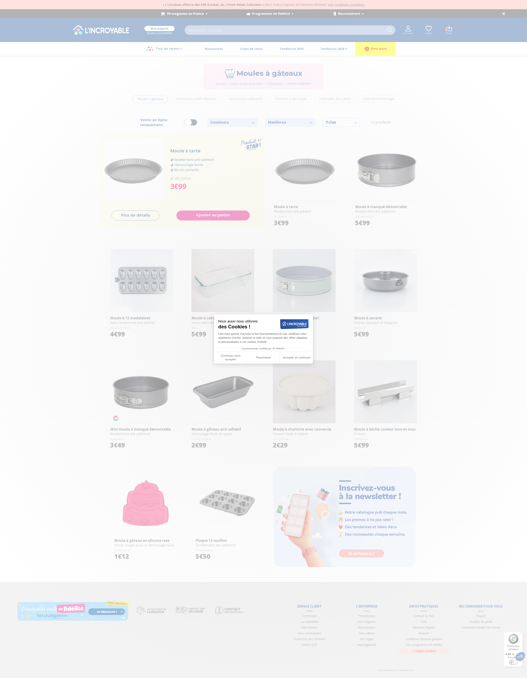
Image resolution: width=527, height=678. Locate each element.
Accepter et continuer (296, 357)
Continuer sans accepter (230, 357)
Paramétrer (263, 357)
